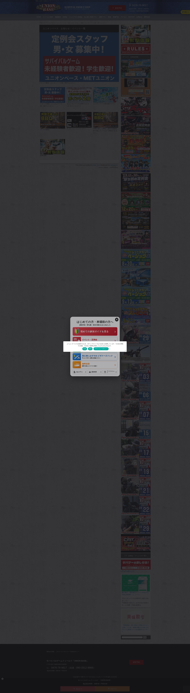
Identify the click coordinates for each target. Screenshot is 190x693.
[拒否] (125, 350)
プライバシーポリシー (101, 349)
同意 (84, 349)
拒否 (90, 349)
